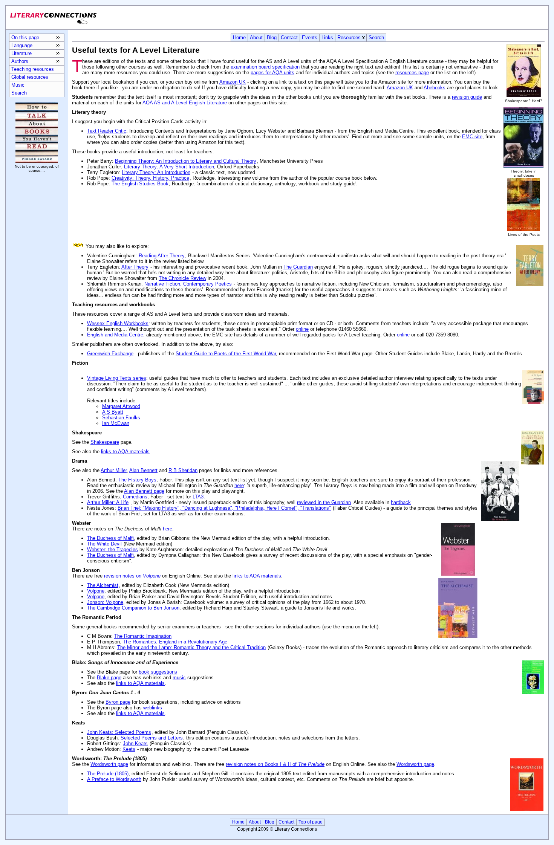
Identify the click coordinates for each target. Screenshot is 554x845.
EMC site (472, 136)
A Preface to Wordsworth (114, 779)
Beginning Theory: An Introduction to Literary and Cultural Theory (185, 161)
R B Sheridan (182, 470)
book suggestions (158, 672)
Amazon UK (232, 82)
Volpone (95, 591)
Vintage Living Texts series (116, 378)
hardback (401, 502)
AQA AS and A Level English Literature (184, 102)
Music (17, 85)
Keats (128, 749)
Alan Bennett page (144, 491)
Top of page (310, 822)
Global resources (29, 77)
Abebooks (434, 87)
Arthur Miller (114, 470)
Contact (289, 37)
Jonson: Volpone (105, 602)
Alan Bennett (143, 470)
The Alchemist (102, 585)
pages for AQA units (272, 72)
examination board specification (265, 67)
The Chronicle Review (182, 278)
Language (21, 45)
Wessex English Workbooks (117, 323)
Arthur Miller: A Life (108, 502)
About (256, 37)
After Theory (134, 267)
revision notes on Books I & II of (275, 764)
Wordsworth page (109, 764)
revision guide (467, 97)
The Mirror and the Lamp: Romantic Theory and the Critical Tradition (191, 647)
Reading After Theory (162, 255)
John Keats (135, 743)
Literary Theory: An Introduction (156, 172)
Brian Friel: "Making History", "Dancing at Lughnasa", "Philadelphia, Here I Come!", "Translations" (224, 508)
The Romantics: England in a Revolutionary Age (175, 642)
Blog (272, 37)
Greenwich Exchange (110, 353)
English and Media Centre (115, 335)
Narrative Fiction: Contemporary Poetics (188, 284)
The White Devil (104, 544)
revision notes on (132, 576)
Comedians (135, 497)
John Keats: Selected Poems (119, 732)
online (302, 329)
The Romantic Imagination (142, 636)
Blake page (109, 677)
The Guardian (298, 267)
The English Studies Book (140, 183)
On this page (25, 37)
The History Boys (137, 480)
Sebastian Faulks (121, 417)
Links (327, 37)
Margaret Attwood (121, 406)
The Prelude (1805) (108, 773)
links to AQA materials (125, 451)
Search (376, 37)
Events (309, 37)
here (239, 485)
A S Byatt (112, 412)
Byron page (118, 702)
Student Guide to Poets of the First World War (226, 353)
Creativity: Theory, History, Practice (150, 178)
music (179, 677)
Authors (19, 61)
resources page (412, 72)
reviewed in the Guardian (324, 502)
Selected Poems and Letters (152, 738)
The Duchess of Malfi (110, 538)
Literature (21, 53)
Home (239, 37)
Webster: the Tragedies (112, 549)
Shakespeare (104, 442)
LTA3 (198, 497)
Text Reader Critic (106, 131)
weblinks (152, 708)
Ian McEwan (115, 423)
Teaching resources (32, 69)
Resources (349, 37)
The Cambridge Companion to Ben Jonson (133, 608)
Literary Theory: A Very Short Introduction (169, 167)
